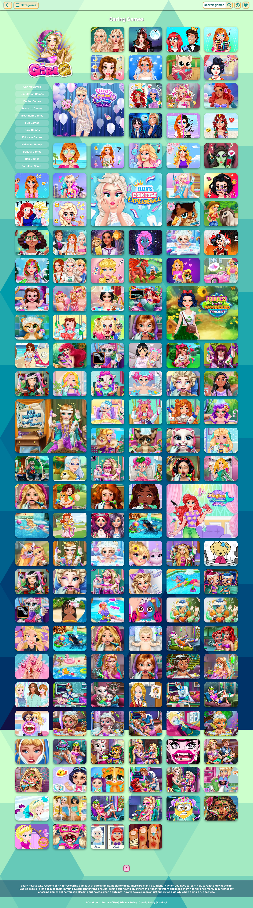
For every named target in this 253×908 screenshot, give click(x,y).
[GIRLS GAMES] (50, 53)
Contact (162, 902)
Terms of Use (110, 902)
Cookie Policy (147, 902)
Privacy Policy (128, 902)
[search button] (229, 5)
